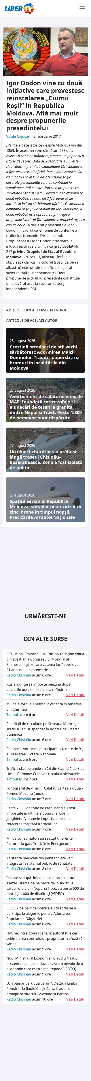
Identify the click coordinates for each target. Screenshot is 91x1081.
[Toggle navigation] (82, 8)
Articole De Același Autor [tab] (31, 320)
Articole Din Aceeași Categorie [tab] (36, 310)
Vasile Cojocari (18, 136)
